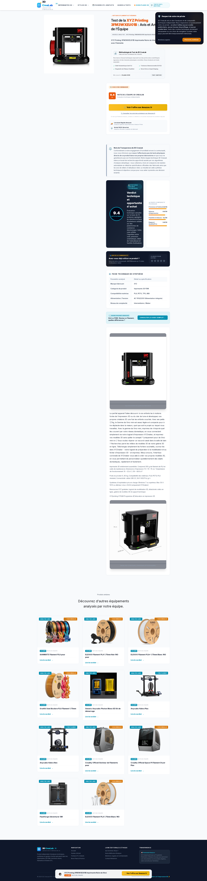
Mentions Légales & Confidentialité (116, 856)
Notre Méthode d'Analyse (113, 853)
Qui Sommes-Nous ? (111, 851)
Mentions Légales (164, 40)
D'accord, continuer (192, 40)
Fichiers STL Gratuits (77, 856)
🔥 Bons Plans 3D (141, 5)
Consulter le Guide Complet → (152, 317)
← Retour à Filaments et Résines (123, 15)
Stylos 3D (82, 5)
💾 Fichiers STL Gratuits (103, 5)
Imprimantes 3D (65, 5)
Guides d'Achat (76, 853)
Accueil (73, 851)
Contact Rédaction (111, 858)
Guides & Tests (124, 5)
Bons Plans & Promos (78, 858)
